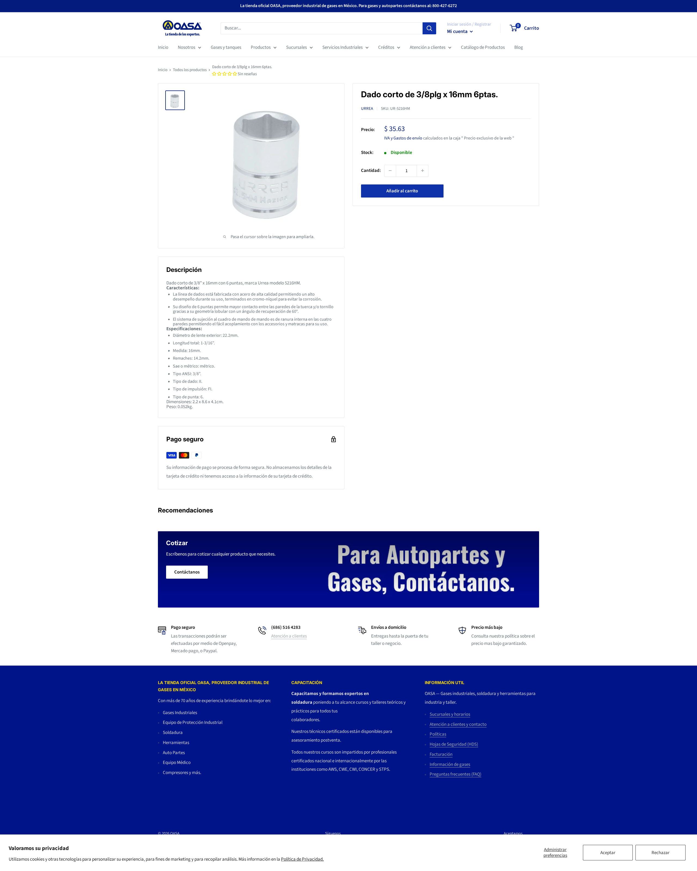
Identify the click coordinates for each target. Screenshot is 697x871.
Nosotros (186, 47)
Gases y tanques (226, 47)
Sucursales (296, 47)
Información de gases (450, 764)
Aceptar (607, 852)
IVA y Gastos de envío (403, 138)
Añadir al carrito (402, 190)
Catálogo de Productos (483, 47)
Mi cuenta (458, 31)
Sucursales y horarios (450, 714)
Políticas (438, 734)
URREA (367, 108)
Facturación (441, 754)
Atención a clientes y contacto (458, 724)
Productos (261, 47)
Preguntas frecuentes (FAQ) (455, 774)
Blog (518, 47)
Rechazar (661, 852)
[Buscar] (429, 28)
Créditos (386, 47)
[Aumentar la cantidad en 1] (422, 170)
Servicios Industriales (342, 47)
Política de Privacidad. (302, 859)
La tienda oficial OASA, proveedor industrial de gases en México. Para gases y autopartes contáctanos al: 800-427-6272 (348, 6)
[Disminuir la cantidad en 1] (390, 170)
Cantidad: (371, 170)
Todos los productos (190, 70)
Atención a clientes (427, 47)
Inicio (163, 47)
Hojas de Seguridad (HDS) (454, 744)
